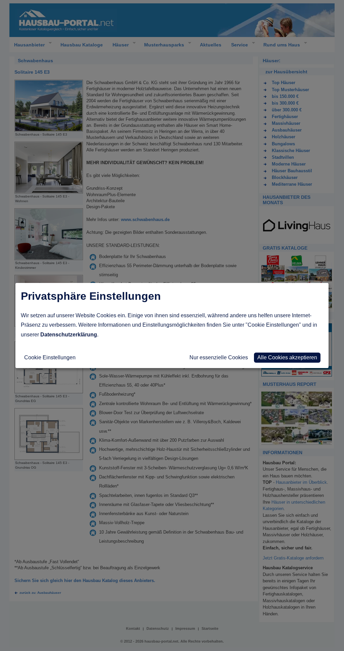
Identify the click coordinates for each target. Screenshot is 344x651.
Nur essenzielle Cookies (218, 357)
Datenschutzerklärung (68, 334)
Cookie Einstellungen (50, 357)
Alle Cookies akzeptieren (287, 357)
